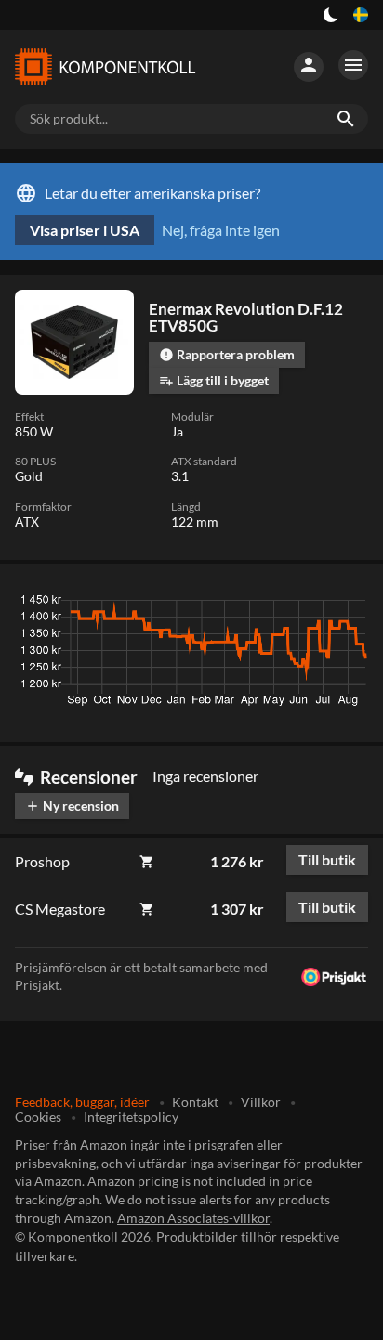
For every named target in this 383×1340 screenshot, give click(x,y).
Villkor (261, 1102)
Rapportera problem (227, 354)
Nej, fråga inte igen (221, 230)
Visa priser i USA (84, 230)
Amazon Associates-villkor (193, 1218)
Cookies (38, 1117)
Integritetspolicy (131, 1117)
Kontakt (195, 1102)
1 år (302, 604)
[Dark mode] (331, 14)
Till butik (327, 859)
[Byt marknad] (360, 15)
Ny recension (72, 805)
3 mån (198, 604)
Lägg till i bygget (214, 380)
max (347, 604)
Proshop (42, 861)
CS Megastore (60, 908)
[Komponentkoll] (104, 66)
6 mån (253, 604)
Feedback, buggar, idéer (82, 1102)
